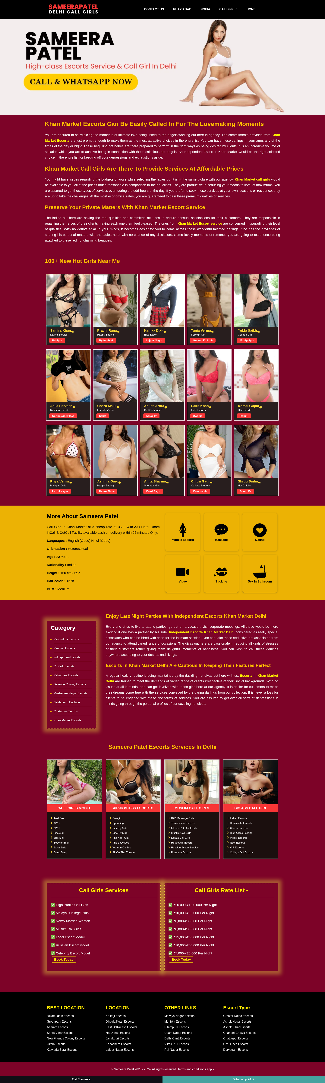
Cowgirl (116, 818)
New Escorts (237, 842)
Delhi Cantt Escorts (177, 1038)
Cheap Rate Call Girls (184, 827)
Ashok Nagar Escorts (237, 1021)
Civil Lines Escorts (235, 1044)
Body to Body (61, 842)
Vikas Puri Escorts (176, 1044)
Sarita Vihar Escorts (60, 1032)
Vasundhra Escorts (66, 639)
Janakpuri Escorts (118, 1038)
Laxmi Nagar (60, 491)
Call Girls (228, 9)
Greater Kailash (203, 340)
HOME (251, 9)
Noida (205, 9)
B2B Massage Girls (182, 818)
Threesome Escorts (182, 823)
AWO (57, 823)
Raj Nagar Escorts (176, 1049)
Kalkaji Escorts (116, 1016)
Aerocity (151, 415)
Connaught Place (63, 415)
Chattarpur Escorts (235, 1038)
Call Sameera (81, 1079)
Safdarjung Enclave (67, 702)
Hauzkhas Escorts (118, 1032)
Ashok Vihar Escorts (236, 1027)
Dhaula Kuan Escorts (120, 1021)
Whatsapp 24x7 (243, 1079)
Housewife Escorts (241, 823)
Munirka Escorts (175, 1021)
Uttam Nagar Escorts (178, 1032)
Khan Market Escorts (67, 720)
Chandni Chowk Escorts (239, 1032)
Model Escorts (238, 837)
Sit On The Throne (123, 852)
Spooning (118, 823)
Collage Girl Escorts (242, 852)
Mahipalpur (247, 340)
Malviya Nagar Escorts (179, 1016)
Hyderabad (106, 340)
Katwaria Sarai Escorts (62, 1049)
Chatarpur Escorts (66, 711)
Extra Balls (60, 847)
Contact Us (154, 9)
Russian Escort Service (185, 847)
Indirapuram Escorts (67, 657)
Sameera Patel (124, 1069)
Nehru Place (107, 491)
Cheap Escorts (239, 827)
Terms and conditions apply (196, 1069)
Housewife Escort (181, 842)
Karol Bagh (153, 491)
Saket (102, 415)
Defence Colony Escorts (70, 684)
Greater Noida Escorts (238, 1016)
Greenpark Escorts (59, 1021)
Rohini (244, 415)
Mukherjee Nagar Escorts (70, 693)
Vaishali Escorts (64, 648)
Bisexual (59, 832)
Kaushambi (200, 491)
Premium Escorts (181, 852)
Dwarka (197, 415)
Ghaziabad (182, 9)
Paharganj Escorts (66, 675)
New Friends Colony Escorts (66, 1038)
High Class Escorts (241, 832)
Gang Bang (60, 852)
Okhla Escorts (56, 1044)
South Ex (245, 491)
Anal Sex (59, 818)
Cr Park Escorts (64, 666)
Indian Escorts (238, 818)
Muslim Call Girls (181, 832)
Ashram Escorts (57, 1027)
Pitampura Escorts (176, 1027)
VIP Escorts (237, 847)
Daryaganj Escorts (235, 1049)
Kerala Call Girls (180, 837)
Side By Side (120, 827)
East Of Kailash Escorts (121, 1027)
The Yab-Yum (120, 837)
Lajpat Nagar (154, 340)
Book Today (63, 959)
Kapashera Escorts (118, 1044)
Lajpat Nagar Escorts (120, 1049)
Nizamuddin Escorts (60, 1016)
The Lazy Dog (120, 842)
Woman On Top (121, 847)
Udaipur (57, 340)
